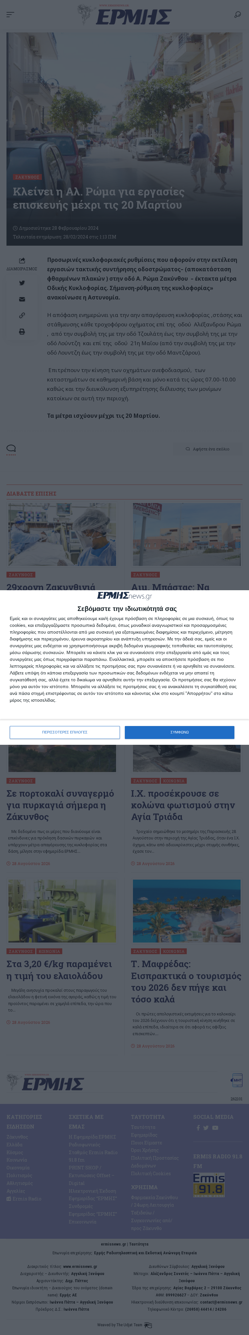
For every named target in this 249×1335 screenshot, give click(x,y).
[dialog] (124, 667)
